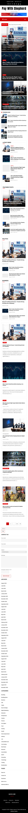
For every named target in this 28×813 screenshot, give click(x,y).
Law (2, 739)
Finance (4, 36)
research (3, 749)
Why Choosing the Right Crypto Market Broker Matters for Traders (15, 24)
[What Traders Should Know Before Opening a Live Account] (4, 121)
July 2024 (3, 640)
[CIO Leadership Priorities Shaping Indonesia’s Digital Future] (14, 88)
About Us (3, 772)
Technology (3, 759)
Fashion (3, 718)
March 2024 (3, 645)
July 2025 (3, 609)
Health (2, 731)
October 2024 (4, 632)
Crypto (4, 60)
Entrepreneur (4, 715)
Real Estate (3, 746)
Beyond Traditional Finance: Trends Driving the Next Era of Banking (13, 40)
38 (17, 523)
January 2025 (4, 624)
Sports (2, 754)
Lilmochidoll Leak (5, 741)
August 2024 (4, 637)
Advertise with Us (5, 784)
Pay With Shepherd (14, 8)
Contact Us (3, 775)
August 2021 (4, 684)
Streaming (3, 757)
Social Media (4, 752)
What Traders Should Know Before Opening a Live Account (12, 63)
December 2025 (4, 596)
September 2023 (4, 656)
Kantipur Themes (14, 811)
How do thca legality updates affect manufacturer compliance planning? (13, 107)
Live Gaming (4, 744)
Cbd (2, 702)
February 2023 (4, 674)
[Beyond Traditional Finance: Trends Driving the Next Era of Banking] (4, 116)
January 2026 (4, 593)
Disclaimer (3, 778)
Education (3, 713)
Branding (3, 694)
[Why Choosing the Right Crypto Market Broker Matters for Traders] (4, 126)
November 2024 (4, 630)
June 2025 (3, 611)
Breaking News (5, 104)
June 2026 (3, 588)
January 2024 (4, 648)
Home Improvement (5, 733)
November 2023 (4, 651)
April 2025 (3, 617)
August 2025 (4, 606)
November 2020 (4, 687)
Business (3, 700)
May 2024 (3, 643)
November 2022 (4, 682)
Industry (3, 736)
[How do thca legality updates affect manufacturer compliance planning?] (4, 136)
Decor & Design (4, 707)
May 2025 (3, 614)
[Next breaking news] (25, 24)
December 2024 (4, 627)
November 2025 (4, 598)
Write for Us (3, 781)
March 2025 (3, 619)
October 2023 (4, 653)
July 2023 (3, 661)
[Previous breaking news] (23, 24)
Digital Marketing (4, 710)
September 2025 (4, 604)
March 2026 (3, 591)
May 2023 (3, 666)
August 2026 (4, 583)
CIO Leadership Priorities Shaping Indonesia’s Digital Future (12, 92)
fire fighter (5, 503)
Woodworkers (4, 765)
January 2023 (4, 677)
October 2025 (4, 601)
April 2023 (3, 669)
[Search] (3, 531)
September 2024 (4, 635)
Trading (3, 762)
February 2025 (4, 622)
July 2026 (3, 585)
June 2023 (3, 664)
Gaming (3, 728)
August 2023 (4, 658)
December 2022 (4, 679)
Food (2, 726)
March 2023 (3, 671)
